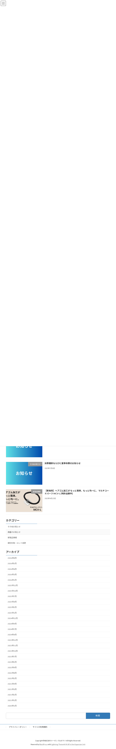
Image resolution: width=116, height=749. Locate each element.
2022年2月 (12, 678)
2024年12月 (13, 618)
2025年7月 (12, 596)
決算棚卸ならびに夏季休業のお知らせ (63, 463)
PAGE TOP (110, 723)
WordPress (43, 744)
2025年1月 (12, 613)
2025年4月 (12, 602)
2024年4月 (12, 634)
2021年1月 (12, 700)
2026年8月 (12, 558)
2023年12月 (13, 640)
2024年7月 (12, 629)
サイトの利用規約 (40, 727)
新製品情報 (12, 537)
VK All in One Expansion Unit (75, 744)
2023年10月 (13, 651)
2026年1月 (12, 580)
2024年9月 (12, 624)
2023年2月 (12, 662)
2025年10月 (13, 591)
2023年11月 (13, 645)
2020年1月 (12, 706)
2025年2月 (12, 607)
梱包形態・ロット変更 (17, 543)
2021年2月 (12, 695)
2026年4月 (12, 569)
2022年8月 (12, 673)
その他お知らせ (14, 527)
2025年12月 (13, 585)
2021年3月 (12, 689)
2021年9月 (12, 684)
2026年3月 (12, 574)
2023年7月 (12, 656)
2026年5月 (12, 563)
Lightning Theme (57, 744)
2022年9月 (12, 667)
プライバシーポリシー (18, 727)
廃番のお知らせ (14, 532)
